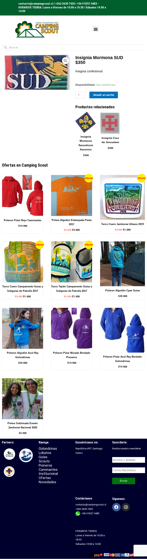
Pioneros (45, 465)
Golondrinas (48, 449)
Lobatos (45, 453)
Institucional (49, 474)
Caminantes (48, 470)
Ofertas (45, 478)
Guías (43, 457)
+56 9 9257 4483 (90, 513)
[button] (95, 29)
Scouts (44, 461)
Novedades (47, 482)
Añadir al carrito (103, 94)
